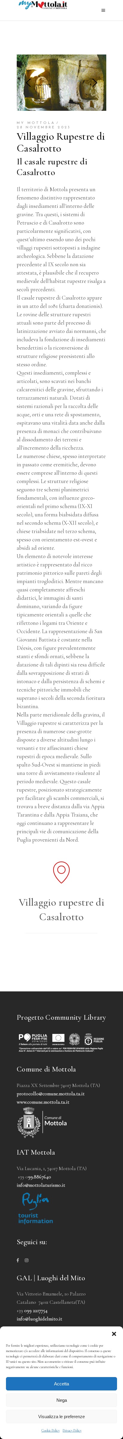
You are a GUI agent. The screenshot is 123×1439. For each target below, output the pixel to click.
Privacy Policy (72, 1430)
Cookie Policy (50, 1430)
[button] (114, 1334)
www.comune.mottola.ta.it (43, 1102)
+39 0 (34, 1177)
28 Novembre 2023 (44, 127)
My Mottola (36, 123)
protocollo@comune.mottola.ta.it (50, 1094)
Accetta (61, 1383)
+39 (32, 1310)
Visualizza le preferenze (61, 1416)
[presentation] (28, 83)
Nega (61, 1400)
